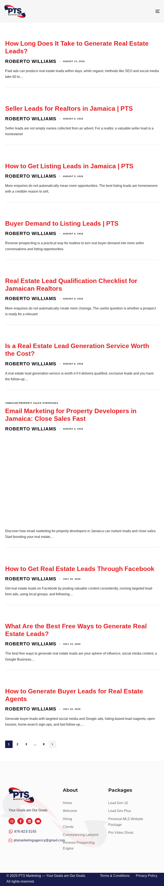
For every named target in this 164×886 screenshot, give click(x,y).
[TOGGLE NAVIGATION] (134, 11)
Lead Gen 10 (118, 803)
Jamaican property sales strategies (31, 403)
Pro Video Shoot (120, 832)
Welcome (70, 811)
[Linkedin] (29, 821)
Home (67, 803)
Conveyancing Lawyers (80, 835)
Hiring (67, 819)
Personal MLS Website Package (125, 821)
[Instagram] (12, 821)
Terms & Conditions (115, 875)
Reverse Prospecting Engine (79, 845)
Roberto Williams (30, 61)
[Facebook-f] (20, 821)
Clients (68, 827)
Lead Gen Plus (119, 811)
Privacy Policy (146, 875)
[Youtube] (38, 821)
